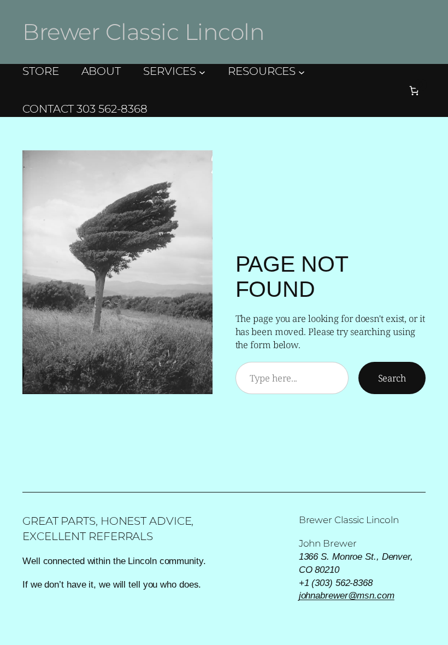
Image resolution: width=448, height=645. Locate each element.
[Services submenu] (202, 71)
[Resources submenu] (301, 71)
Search (392, 378)
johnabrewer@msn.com (346, 595)
